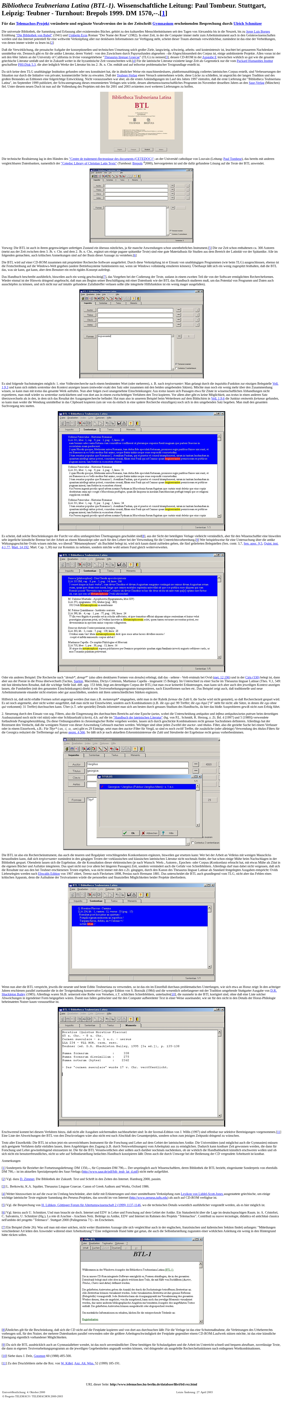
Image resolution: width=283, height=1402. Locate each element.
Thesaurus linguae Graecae (122, 57)
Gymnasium (162, 23)
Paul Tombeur (232, 159)
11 (278, 1132)
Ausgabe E (209, 57)
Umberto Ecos (78, 35)
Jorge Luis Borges (258, 31)
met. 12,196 (221, 677)
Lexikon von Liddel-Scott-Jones (202, 1194)
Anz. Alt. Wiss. (84, 1363)
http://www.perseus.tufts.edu (148, 1197)
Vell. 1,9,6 (218, 398)
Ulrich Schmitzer (247, 23)
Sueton (78, 681)
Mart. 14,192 (20, 547)
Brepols (137, 163)
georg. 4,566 (76, 732)
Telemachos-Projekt (32, 23)
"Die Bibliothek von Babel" (34, 35)
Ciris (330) (252, 677)
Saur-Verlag (256, 83)
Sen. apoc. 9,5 (253, 543)
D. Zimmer (27, 1179)
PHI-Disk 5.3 (27, 64)
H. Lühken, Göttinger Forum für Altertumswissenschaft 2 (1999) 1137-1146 (91, 1205)
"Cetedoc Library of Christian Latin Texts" (89, 163)
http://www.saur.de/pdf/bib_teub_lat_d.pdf (110, 1171)
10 (173, 994)
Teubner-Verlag (127, 75)
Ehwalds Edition (49, 873)
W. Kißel (67, 1363)
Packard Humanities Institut (255, 61)
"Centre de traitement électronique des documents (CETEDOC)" (111, 159)
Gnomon (39, 1356)
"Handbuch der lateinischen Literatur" (138, 717)
